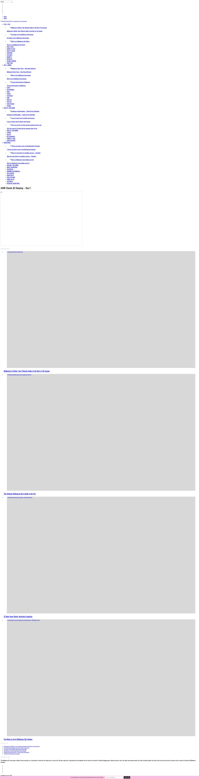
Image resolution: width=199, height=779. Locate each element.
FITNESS (9, 132)
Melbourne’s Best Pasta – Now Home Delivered (19, 72)
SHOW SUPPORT (11, 141)
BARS (8, 92)
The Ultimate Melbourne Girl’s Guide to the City (20, 493)
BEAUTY (9, 134)
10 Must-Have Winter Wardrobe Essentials (18, 616)
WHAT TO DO (10, 47)
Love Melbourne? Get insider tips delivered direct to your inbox (87, 777)
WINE (8, 98)
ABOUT (5, 18)
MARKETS (9, 57)
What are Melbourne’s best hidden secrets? (18, 163)
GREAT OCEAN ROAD (12, 167)
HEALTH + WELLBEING (9, 108)
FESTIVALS (9, 55)
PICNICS (9, 106)
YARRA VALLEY (10, 179)
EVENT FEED (10, 63)
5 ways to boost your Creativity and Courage (18, 122)
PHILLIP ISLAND (11, 177)
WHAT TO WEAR (11, 51)
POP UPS (9, 102)
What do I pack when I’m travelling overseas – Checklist (21, 156)
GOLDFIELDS (10, 169)
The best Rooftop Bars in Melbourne (16, 86)
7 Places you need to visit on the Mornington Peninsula (21, 149)
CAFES (8, 88)
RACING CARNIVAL (11, 61)
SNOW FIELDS (10, 175)
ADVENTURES (7, 143)
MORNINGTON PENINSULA (13, 171)
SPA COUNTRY (10, 173)
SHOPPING (9, 53)
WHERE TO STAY (11, 49)
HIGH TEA (9, 100)
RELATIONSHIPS (11, 137)
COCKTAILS (10, 96)
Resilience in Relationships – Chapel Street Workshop (21, 115)
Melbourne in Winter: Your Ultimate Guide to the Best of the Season (24, 31)
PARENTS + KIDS (11, 139)
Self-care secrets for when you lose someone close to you (22, 128)
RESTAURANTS (10, 90)
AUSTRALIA (10, 181)
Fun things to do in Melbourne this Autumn (18, 38)
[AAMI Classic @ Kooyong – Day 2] (41, 245)
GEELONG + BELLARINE (12, 165)
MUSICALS (9, 59)
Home (5, 16)
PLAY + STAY (7, 24)
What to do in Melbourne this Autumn (16, 79)
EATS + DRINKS (7, 65)
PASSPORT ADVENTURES (13, 183)
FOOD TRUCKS (10, 104)
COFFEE (9, 94)
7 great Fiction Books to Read (12, 753)
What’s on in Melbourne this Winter (16, 45)
